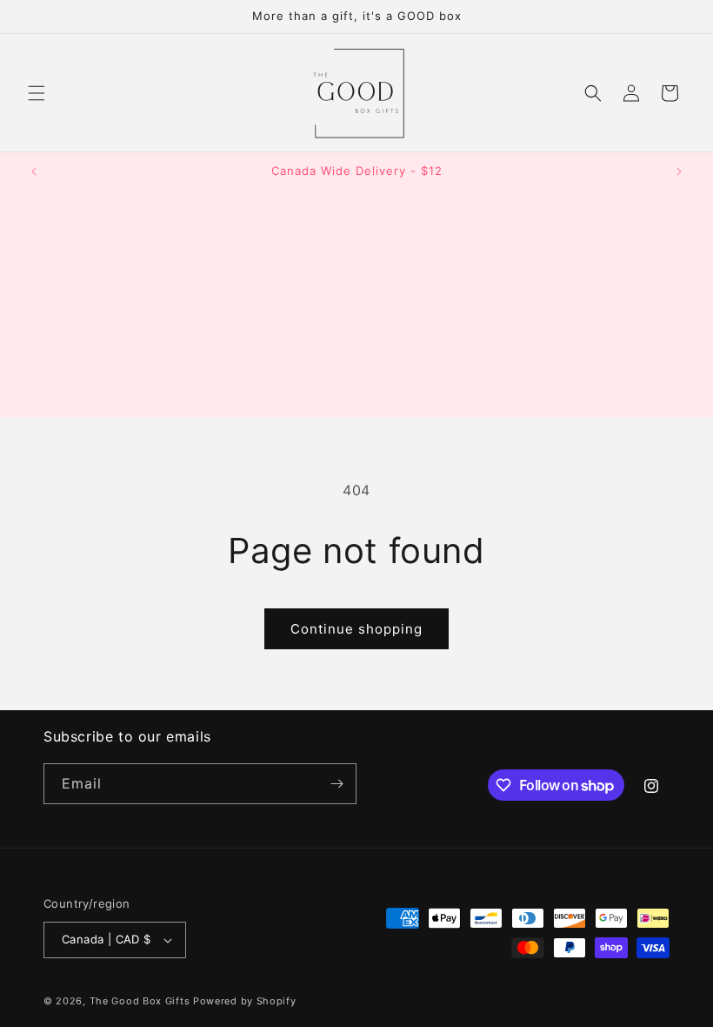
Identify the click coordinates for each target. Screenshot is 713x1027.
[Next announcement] (679, 171)
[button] (36, 93)
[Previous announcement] (34, 171)
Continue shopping (356, 629)
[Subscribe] (336, 783)
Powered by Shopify (245, 1001)
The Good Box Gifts (140, 1001)
